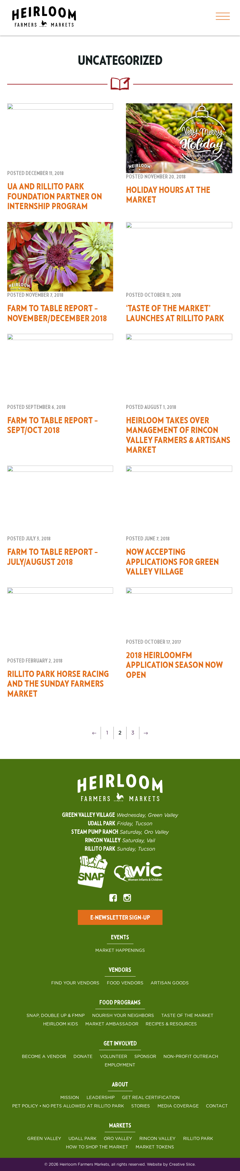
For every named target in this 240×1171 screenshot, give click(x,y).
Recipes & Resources (171, 1024)
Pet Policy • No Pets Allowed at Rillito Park (68, 1106)
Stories (140, 1106)
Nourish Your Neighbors (123, 1016)
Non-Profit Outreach (190, 1057)
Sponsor (145, 1057)
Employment (120, 1065)
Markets (120, 1126)
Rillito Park (198, 1139)
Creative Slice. (182, 1164)
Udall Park (82, 1139)
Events (120, 938)
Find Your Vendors (75, 983)
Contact (217, 1106)
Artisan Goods (170, 983)
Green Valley (44, 1139)
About (120, 1085)
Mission (69, 1098)
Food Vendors (125, 983)
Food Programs (120, 1003)
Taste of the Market (187, 1016)
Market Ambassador (111, 1024)
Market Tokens (155, 1147)
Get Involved (120, 1044)
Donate (82, 1057)
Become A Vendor (44, 1057)
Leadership (101, 1098)
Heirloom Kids (60, 1024)
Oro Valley (118, 1139)
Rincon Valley (157, 1139)
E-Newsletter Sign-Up (120, 918)
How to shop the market (97, 1147)
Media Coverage (178, 1106)
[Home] (44, 18)
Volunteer (113, 1057)
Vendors (120, 970)
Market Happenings (120, 950)
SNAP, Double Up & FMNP (56, 1016)
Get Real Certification (151, 1098)
